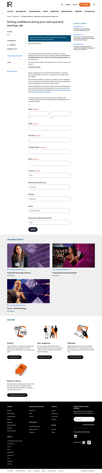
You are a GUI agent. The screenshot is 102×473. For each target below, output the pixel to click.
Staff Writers (11, 40)
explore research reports (17, 395)
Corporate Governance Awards (64, 273)
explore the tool (44, 357)
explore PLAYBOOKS (75, 357)
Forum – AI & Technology (16, 308)
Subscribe (84, 4)
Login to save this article (14, 56)
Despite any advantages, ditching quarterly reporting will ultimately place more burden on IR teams (84, 48)
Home (9, 16)
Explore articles (14, 357)
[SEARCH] (62, 5)
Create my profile (88, 424)
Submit (32, 229)
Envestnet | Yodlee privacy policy (41, 92)
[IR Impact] (9, 5)
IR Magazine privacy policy (62, 90)
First (29, 117)
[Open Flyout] (94, 5)
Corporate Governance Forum (19, 273)
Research (16, 16)
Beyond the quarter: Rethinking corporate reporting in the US (82, 29)
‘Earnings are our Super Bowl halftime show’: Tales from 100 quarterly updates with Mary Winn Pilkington (84, 38)
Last (51, 117)
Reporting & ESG (12, 71)
